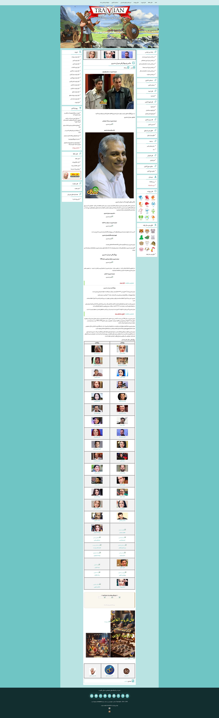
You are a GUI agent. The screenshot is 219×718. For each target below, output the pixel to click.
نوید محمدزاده (122, 389)
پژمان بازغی (122, 472)
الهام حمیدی (122, 353)
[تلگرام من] (123, 696)
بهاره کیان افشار (122, 547)
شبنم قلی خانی (97, 508)
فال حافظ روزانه (75, 162)
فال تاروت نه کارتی (75, 85)
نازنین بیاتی (97, 472)
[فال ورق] (127, 659)
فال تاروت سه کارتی (74, 71)
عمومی (125, 681)
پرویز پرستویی (122, 575)
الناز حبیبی (122, 377)
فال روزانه (136, 2)
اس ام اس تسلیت (151, 74)
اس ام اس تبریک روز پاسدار (148, 57)
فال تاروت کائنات (75, 67)
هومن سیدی (122, 532)
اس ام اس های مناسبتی (126, 2)
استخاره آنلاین (115, 2)
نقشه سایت (103, 705)
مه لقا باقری (122, 449)
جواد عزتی (122, 425)
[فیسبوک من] (118, 696)
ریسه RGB (152, 182)
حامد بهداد (97, 484)
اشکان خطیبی (97, 587)
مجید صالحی (97, 377)
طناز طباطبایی (97, 401)
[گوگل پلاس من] (100, 696)
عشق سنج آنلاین (151, 171)
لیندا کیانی (97, 567)
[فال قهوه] (123, 645)
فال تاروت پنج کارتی (74, 78)
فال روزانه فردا (76, 199)
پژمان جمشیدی (122, 413)
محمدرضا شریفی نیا (122, 365)
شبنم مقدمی (122, 540)
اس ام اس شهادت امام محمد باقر (147, 71)
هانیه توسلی (97, 389)
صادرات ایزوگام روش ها (74, 139)
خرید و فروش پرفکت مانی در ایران (71, 135)
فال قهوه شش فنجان (150, 113)
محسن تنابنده (97, 461)
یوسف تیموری (97, 555)
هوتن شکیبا (122, 484)
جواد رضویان (97, 520)
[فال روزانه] (107, 622)
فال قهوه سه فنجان (150, 110)
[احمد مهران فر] (127, 55)
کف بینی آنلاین (151, 124)
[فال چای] (132, 659)
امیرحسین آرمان (97, 449)
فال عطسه (77, 188)
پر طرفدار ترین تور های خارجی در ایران (73, 131)
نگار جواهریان (97, 437)
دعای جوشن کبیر (151, 146)
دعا (154, 149)
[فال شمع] (98, 645)
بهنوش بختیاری (97, 365)
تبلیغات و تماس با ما (104, 2)
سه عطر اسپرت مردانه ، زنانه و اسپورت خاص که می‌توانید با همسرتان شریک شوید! (72, 120)
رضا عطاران (97, 575)
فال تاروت (143, 2)
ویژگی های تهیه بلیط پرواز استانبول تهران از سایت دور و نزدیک (72, 143)
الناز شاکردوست (97, 547)
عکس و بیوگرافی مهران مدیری (110, 32)
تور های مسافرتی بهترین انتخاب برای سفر (72, 126)
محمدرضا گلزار (122, 401)
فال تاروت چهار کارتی (74, 74)
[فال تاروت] (123, 622)
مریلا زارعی (122, 508)
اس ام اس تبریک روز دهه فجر (148, 60)
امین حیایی (122, 567)
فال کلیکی (152, 160)
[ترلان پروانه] (109, 55)
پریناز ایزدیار (97, 496)
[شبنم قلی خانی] (92, 55)
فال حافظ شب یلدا (75, 165)
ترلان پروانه (122, 587)
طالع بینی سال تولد (150, 254)
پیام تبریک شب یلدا (75, 169)
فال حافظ (150, 2)
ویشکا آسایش (97, 532)
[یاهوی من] (127, 696)
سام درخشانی (122, 520)
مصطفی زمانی (97, 540)
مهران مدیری (97, 353)
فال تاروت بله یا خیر (74, 99)
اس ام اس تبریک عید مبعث (149, 67)
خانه (156, 2)
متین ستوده (97, 425)
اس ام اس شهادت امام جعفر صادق (147, 64)
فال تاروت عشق (75, 92)
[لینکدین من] (91, 696)
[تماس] (109, 696)
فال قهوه (153, 106)
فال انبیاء (153, 96)
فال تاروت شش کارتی (74, 81)
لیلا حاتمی (122, 461)
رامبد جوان (122, 496)
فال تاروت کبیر (76, 60)
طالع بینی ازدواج (151, 135)
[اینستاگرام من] (114, 696)
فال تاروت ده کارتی (75, 88)
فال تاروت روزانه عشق (74, 95)
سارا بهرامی (122, 555)
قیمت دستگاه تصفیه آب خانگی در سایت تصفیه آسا (72, 114)
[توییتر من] (105, 696)
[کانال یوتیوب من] (96, 696)
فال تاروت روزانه (75, 57)
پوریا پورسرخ (97, 413)
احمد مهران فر (122, 437)
